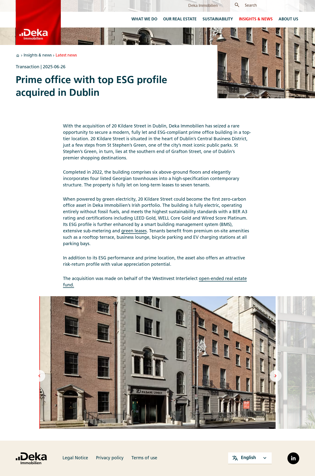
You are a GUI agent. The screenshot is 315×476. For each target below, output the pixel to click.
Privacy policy (110, 458)
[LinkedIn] (293, 458)
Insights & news (38, 55)
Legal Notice (75, 458)
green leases (134, 231)
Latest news (66, 55)
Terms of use (144, 458)
